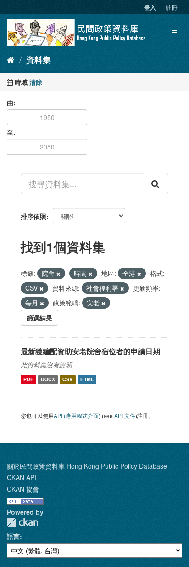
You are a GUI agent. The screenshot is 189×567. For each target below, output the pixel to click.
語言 (13, 536)
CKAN (22, 522)
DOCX (48, 379)
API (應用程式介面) (77, 415)
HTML (87, 379)
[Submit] (156, 183)
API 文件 (124, 415)
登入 (150, 7)
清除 (35, 81)
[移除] (58, 273)
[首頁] (11, 59)
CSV (67, 379)
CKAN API (21, 477)
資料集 (38, 60)
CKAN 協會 (23, 488)
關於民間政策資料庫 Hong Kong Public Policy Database (87, 465)
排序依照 (33, 216)
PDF (28, 379)
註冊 (172, 7)
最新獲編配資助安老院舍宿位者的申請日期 (90, 351)
